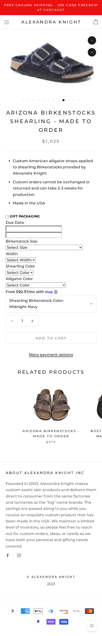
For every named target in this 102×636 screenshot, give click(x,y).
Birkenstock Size (21, 241)
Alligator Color (19, 279)
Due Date (15, 222)
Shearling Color (20, 266)
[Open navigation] (6, 22)
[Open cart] (96, 22)
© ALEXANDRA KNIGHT (51, 577)
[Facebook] (7, 555)
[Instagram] (19, 555)
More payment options (51, 354)
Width (12, 254)
